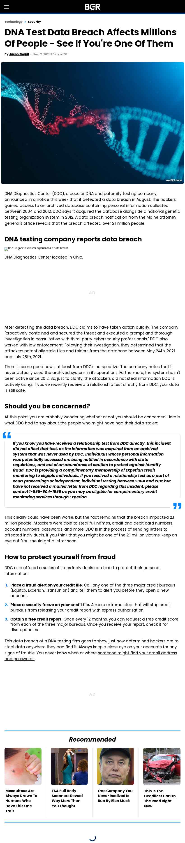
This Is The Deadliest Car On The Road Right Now (160, 799)
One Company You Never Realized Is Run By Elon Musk (115, 795)
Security (34, 22)
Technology (14, 22)
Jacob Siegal (19, 54)
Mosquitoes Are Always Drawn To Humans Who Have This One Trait (21, 800)
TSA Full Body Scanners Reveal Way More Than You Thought (67, 798)
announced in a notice (27, 200)
